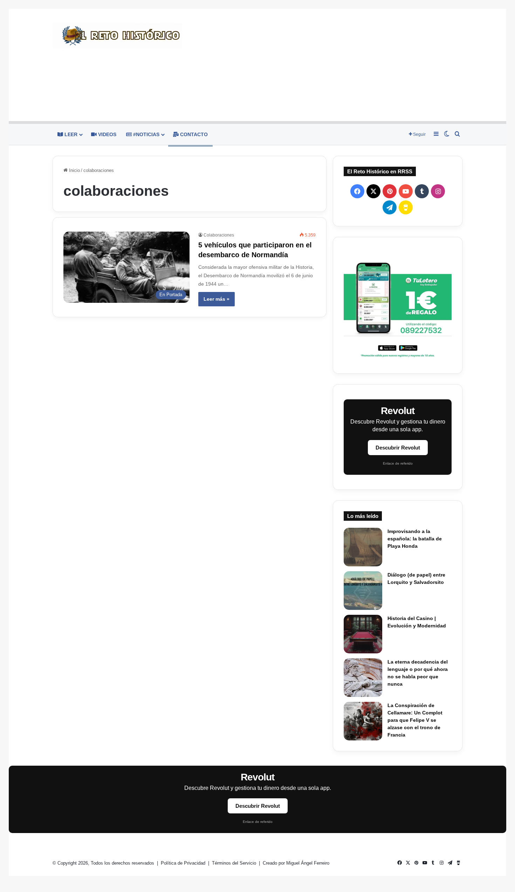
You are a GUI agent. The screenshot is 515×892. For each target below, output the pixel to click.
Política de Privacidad (184, 863)
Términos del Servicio (235, 863)
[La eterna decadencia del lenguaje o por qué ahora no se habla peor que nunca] (363, 677)
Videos (106, 134)
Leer (70, 134)
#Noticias (145, 134)
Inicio (74, 170)
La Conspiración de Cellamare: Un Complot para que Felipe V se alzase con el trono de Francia (414, 720)
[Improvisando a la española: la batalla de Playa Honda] (363, 547)
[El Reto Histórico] (117, 35)
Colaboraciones (219, 235)
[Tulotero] (398, 305)
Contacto (193, 134)
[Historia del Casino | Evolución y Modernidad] (363, 634)
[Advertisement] (327, 65)
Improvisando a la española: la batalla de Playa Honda (414, 538)
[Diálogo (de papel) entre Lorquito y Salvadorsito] (363, 590)
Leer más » (216, 299)
